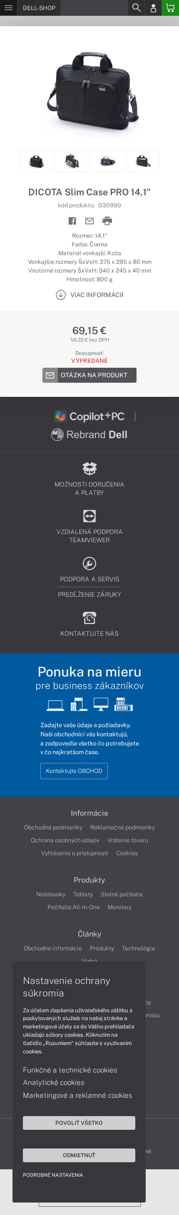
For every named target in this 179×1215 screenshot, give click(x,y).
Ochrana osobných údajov (65, 840)
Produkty (89, 880)
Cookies (127, 853)
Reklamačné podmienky (122, 827)
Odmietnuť (79, 1155)
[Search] (136, 8)
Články (90, 934)
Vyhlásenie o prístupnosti (74, 853)
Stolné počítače (122, 894)
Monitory (120, 907)
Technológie (138, 948)
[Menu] (8, 8)
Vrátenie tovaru (127, 840)
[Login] (153, 8)
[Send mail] (90, 221)
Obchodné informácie (53, 948)
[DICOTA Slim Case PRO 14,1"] (89, 88)
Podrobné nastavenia (53, 1175)
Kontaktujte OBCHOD (74, 770)
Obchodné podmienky (53, 827)
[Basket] (170, 8)
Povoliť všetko (79, 1122)
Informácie (89, 813)
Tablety (83, 894)
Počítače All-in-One (73, 907)
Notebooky (50, 894)
